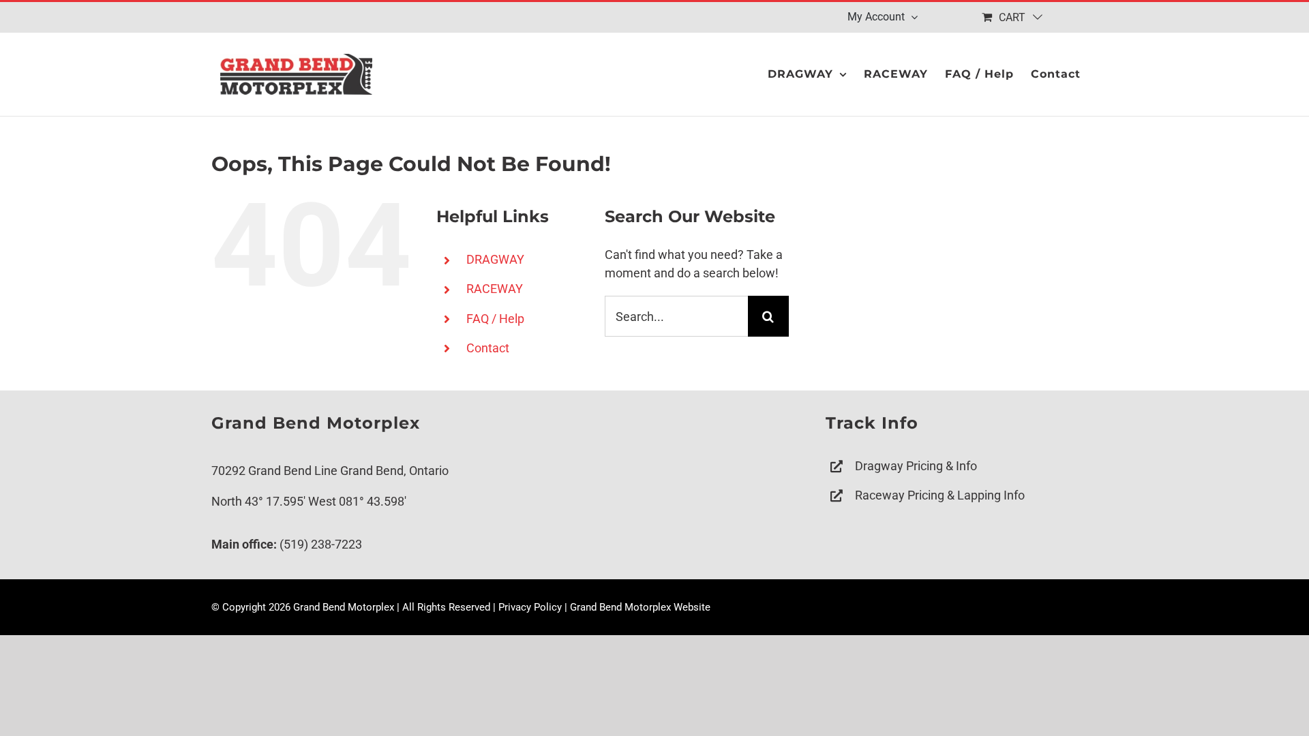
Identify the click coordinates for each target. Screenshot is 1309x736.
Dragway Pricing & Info (916, 466)
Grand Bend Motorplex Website (640, 607)
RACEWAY (494, 288)
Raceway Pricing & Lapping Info (940, 495)
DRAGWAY (495, 259)
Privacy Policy (530, 607)
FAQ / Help (495, 318)
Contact (487, 348)
